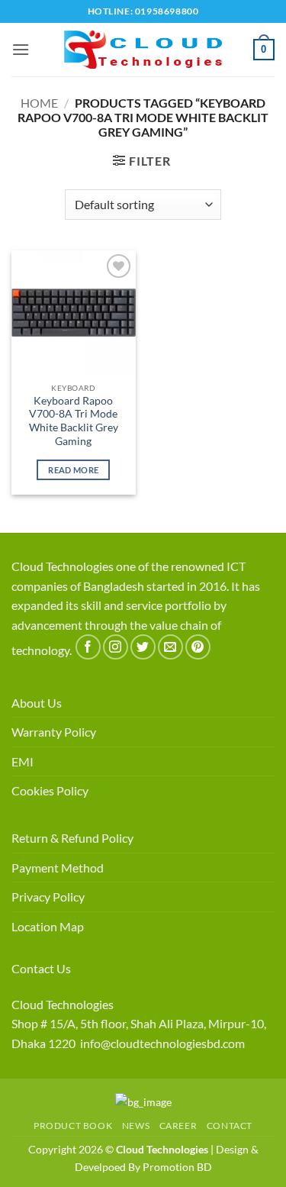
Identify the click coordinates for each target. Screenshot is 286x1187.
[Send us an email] (170, 647)
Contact (229, 1125)
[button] (20, 49)
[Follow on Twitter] (143, 647)
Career (178, 1125)
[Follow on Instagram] (115, 647)
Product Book (73, 1125)
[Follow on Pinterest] (197, 647)
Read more (73, 470)
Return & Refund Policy (72, 838)
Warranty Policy (53, 731)
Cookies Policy (49, 790)
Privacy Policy (48, 896)
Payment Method (57, 867)
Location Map (47, 926)
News (135, 1125)
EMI (22, 761)
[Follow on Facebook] (88, 647)
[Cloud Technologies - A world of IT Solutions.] (143, 50)
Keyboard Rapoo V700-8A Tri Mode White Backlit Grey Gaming (73, 421)
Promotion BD (177, 1166)
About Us (36, 702)
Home (39, 102)
